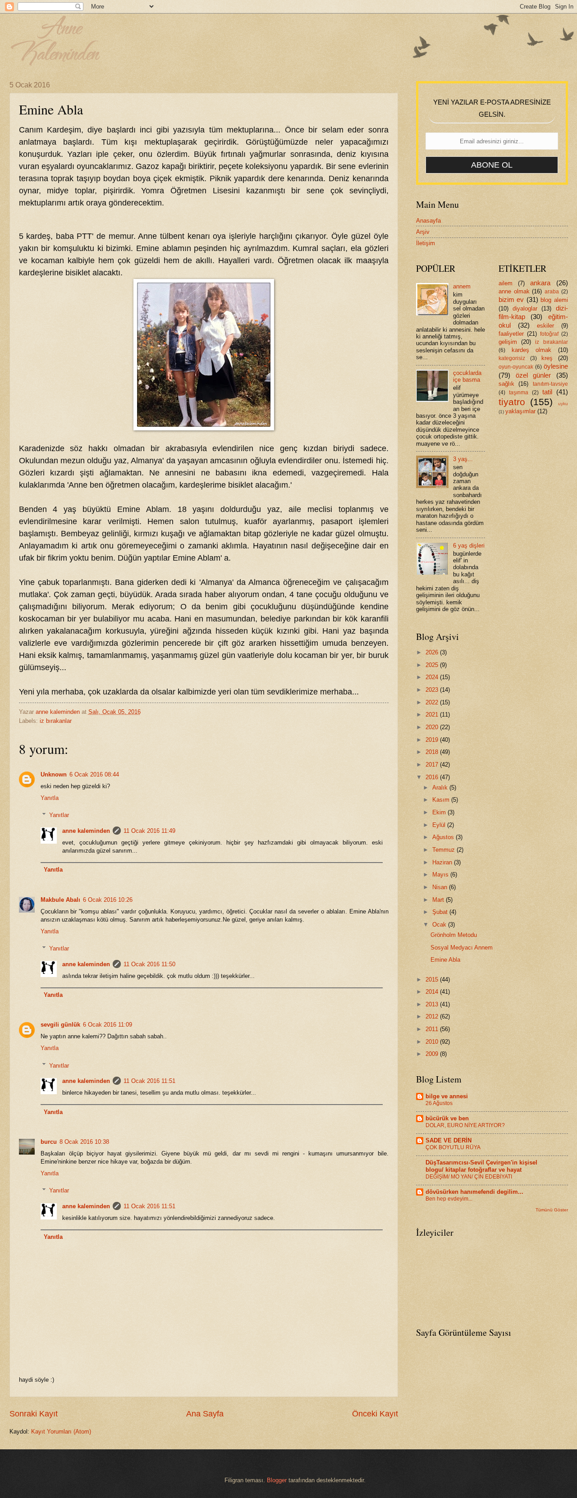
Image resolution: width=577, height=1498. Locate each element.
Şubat (440, 912)
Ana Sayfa (205, 1413)
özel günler (533, 375)
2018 (433, 752)
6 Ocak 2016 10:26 (108, 899)
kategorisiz (512, 358)
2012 (433, 1016)
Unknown (54, 774)
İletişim (425, 243)
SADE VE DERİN (449, 1140)
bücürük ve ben (447, 1118)
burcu (49, 1141)
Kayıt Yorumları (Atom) (61, 1431)
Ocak (440, 924)
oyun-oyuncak (516, 367)
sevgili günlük (60, 1024)
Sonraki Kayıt (33, 1413)
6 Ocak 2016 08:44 (94, 774)
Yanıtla (50, 798)
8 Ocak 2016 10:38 (84, 1141)
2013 (433, 1004)
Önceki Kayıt (375, 1413)
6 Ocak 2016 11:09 (107, 1024)
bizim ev (511, 299)
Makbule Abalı (60, 899)
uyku (563, 403)
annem (462, 286)
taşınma (518, 392)
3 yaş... (463, 459)
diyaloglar (525, 308)
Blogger (277, 1480)
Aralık (440, 787)
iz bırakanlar (56, 720)
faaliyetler (511, 333)
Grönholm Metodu (453, 935)
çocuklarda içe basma (467, 376)
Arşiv (423, 231)
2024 (433, 677)
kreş (547, 358)
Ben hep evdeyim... (449, 1199)
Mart (439, 899)
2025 (433, 665)
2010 (433, 1041)
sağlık (506, 383)
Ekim (440, 812)
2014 (433, 991)
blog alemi (554, 300)
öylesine (556, 366)
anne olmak (514, 291)
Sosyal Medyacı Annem (461, 947)
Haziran (443, 862)
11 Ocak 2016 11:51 (149, 1081)
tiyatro (512, 402)
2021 (433, 714)
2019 (433, 739)
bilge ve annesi (447, 1096)
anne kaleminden (86, 830)
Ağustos (444, 837)
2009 (433, 1053)
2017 (433, 764)
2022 (433, 702)
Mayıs (441, 874)
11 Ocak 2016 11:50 (149, 964)
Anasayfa (428, 220)
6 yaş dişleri (469, 545)
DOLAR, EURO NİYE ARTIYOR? (465, 1125)
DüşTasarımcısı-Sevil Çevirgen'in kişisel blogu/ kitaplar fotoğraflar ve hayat (481, 1166)
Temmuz (444, 849)
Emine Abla (445, 959)
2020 (433, 727)
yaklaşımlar (520, 411)
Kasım (441, 799)
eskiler (545, 325)
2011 (433, 1029)
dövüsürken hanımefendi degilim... (474, 1191)
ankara (540, 283)
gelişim (508, 341)
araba (552, 291)
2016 (433, 777)
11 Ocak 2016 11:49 (149, 830)
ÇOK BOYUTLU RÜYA (453, 1147)
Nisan (440, 887)
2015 (433, 979)
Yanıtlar (59, 815)
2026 (433, 652)
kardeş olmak (532, 350)
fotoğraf (549, 334)
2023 (433, 689)
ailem (506, 283)
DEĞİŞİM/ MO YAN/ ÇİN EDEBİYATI (469, 1177)
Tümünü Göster (552, 1209)
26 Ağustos (439, 1103)
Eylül (439, 825)
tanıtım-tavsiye (550, 384)
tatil (547, 392)
